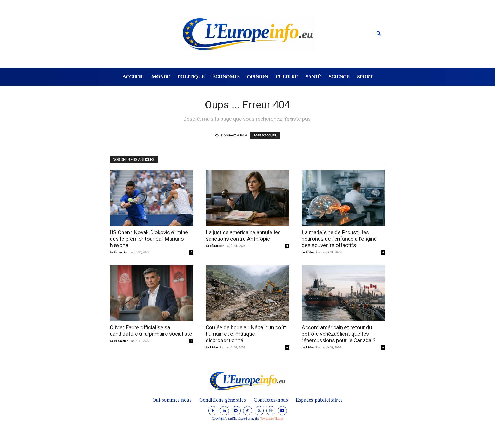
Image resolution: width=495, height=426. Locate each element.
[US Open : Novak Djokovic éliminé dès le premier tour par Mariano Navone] (151, 198)
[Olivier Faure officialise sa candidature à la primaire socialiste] (151, 293)
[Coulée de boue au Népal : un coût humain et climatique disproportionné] (247, 293)
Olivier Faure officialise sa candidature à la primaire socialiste (151, 330)
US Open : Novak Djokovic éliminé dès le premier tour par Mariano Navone (149, 238)
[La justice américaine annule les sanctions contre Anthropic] (247, 198)
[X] (259, 410)
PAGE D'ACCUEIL (265, 135)
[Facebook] (212, 410)
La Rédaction (119, 252)
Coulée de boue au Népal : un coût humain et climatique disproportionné (246, 333)
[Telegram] (236, 410)
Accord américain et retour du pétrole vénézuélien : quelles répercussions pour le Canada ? (338, 333)
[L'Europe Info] (248, 34)
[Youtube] (282, 410)
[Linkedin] (224, 410)
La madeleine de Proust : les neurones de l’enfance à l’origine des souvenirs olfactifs (339, 238)
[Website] (270, 410)
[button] (379, 34)
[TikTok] (247, 410)
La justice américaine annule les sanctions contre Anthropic (243, 235)
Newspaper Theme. (271, 418)
